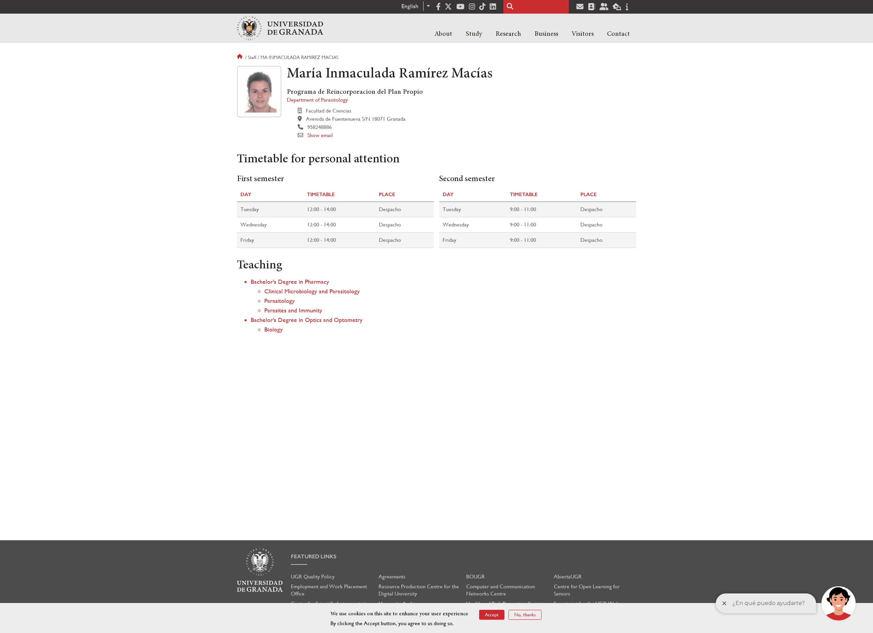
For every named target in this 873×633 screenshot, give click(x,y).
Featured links (314, 556)
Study (474, 34)
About (443, 34)
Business (546, 34)
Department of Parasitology (317, 100)
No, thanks (525, 614)
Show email (320, 135)
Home (240, 57)
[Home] (280, 28)
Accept (492, 614)
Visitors (583, 34)
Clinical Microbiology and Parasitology (312, 291)
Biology (273, 329)
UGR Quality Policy (313, 576)
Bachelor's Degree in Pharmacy (290, 281)
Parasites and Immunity (293, 310)
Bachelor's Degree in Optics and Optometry (306, 319)
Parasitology (279, 300)
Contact (618, 34)
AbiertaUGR (568, 576)
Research (508, 34)
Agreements (392, 576)
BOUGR (475, 576)
